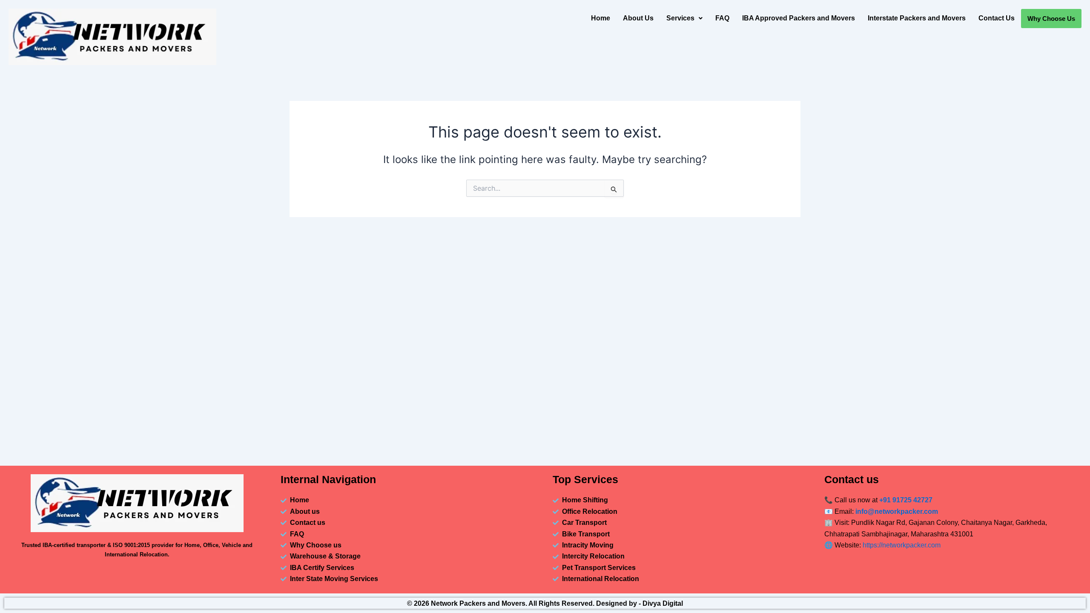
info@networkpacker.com (896, 511)
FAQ (722, 18)
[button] (684, 18)
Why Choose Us (1051, 18)
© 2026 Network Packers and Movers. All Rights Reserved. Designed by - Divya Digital (545, 603)
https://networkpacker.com (902, 545)
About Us (638, 18)
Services (680, 18)
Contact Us (996, 18)
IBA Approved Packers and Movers (798, 18)
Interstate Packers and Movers (917, 18)
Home (600, 18)
